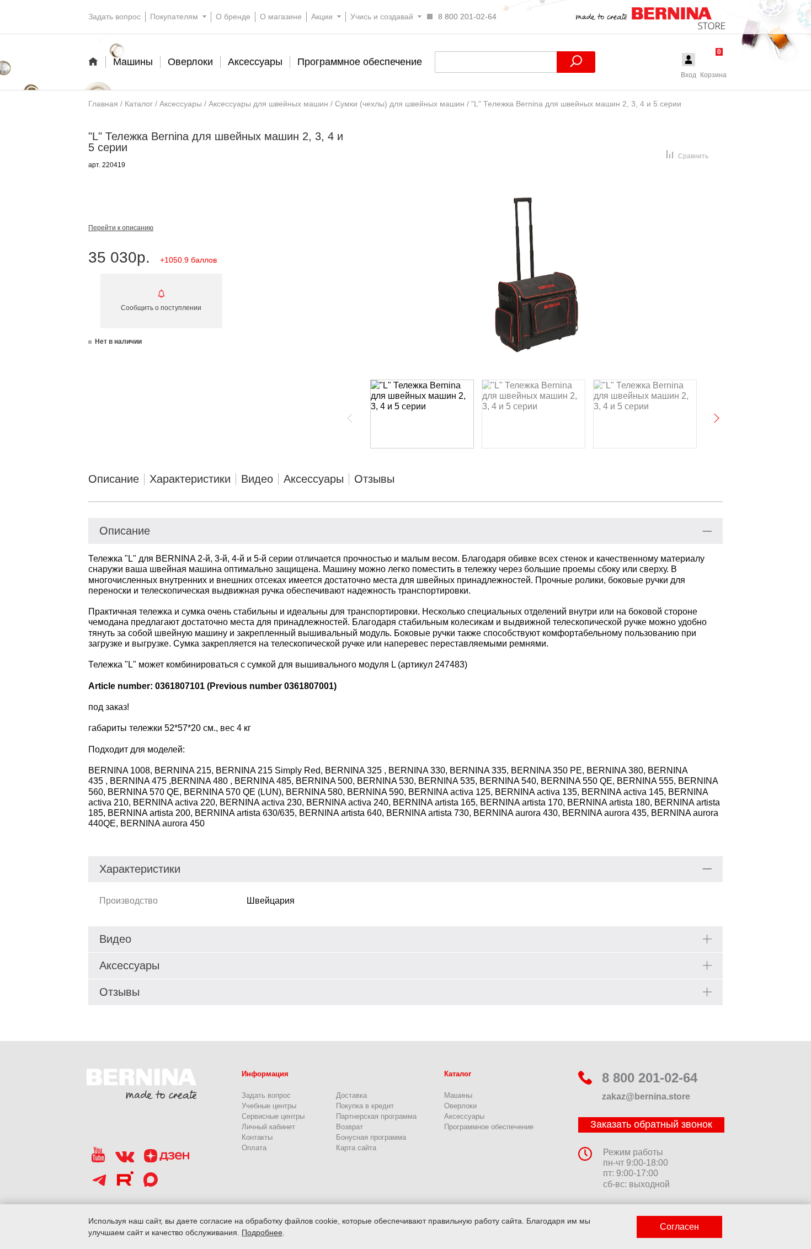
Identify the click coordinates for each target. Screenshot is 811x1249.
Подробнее (262, 1232)
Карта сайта (356, 1148)
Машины (458, 1095)
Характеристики (190, 479)
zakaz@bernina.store (646, 1096)
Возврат (349, 1127)
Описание (113, 479)
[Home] (96, 61)
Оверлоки (460, 1106)
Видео (257, 479)
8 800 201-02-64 (649, 1077)
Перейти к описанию (120, 228)
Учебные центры (269, 1106)
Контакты (257, 1137)
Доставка (351, 1095)
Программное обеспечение (488, 1127)
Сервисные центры (273, 1116)
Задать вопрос (266, 1095)
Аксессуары (314, 479)
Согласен (679, 1226)
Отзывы (374, 479)
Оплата (254, 1148)
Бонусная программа (371, 1137)
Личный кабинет (268, 1127)
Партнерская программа (376, 1116)
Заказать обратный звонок (651, 1124)
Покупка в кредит (365, 1106)
